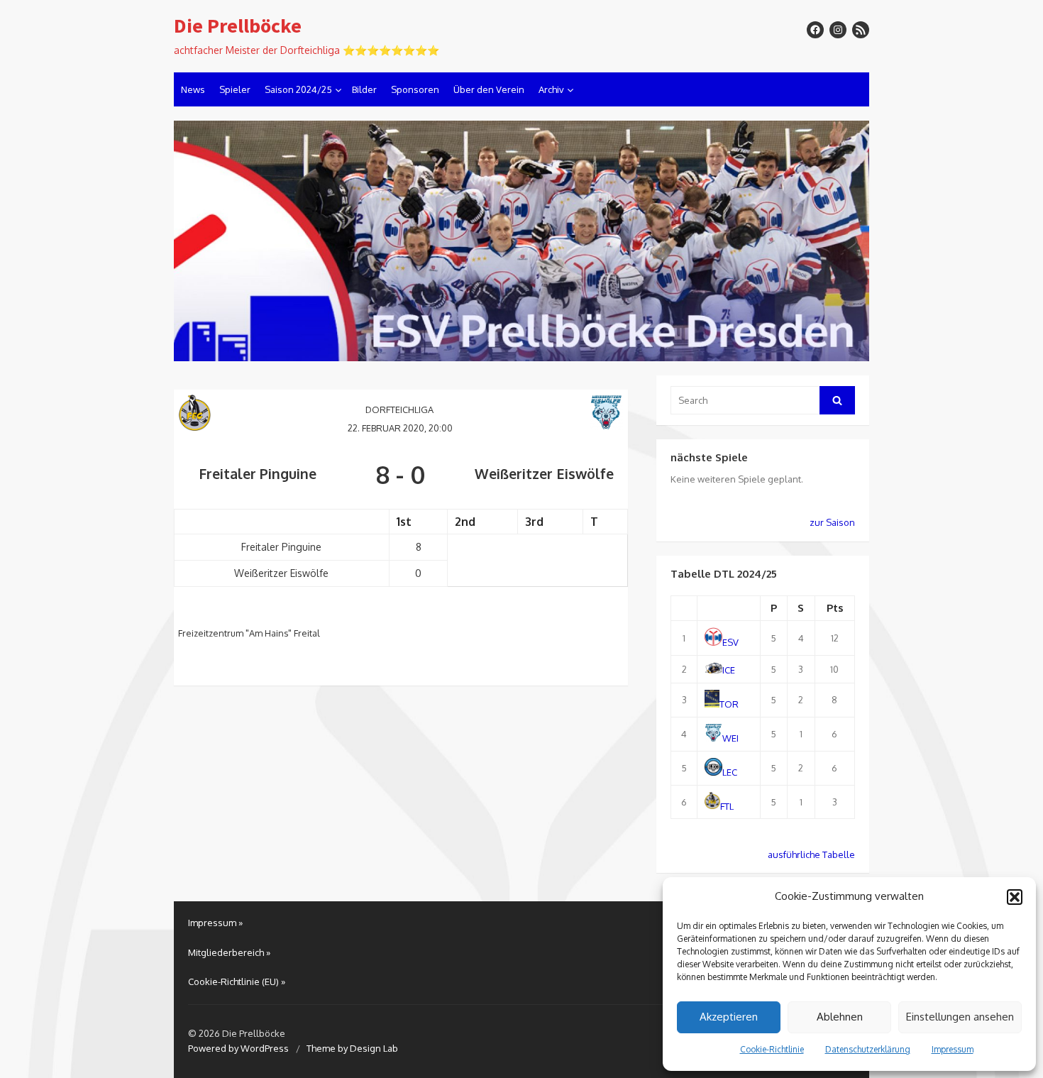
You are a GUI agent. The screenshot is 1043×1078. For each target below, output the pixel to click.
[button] (1015, 897)
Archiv (551, 89)
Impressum (952, 1049)
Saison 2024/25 (298, 89)
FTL (727, 805)
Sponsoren (415, 89)
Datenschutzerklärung (867, 1049)
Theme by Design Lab (352, 1048)
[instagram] (837, 29)
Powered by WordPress (238, 1048)
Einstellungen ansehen (960, 1016)
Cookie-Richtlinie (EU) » (236, 981)
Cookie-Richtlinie (772, 1049)
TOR (729, 704)
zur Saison (832, 522)
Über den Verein (488, 89)
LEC (729, 772)
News (193, 89)
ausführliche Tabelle (811, 854)
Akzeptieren (729, 1016)
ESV (730, 642)
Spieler (234, 89)
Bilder (364, 89)
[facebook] (815, 29)
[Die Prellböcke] (521, 241)
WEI (730, 738)
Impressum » (215, 922)
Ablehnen (840, 1016)
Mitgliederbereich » (229, 952)
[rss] (860, 29)
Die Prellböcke (238, 26)
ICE (728, 670)
